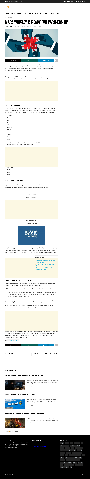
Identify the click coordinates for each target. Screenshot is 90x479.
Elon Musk (79, 450)
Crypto (13, 13)
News (7, 13)
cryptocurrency (79, 448)
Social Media (63, 462)
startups (80, 462)
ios (83, 455)
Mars (17, 340)
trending (62, 467)
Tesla (72, 465)
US (71, 467)
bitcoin (62, 448)
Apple (67, 445)
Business (10, 17)
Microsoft (62, 460)
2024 (72, 443)
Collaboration (11, 340)
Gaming (31, 13)
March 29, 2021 (17, 26)
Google (62, 455)
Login (84, 1)
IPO (66, 457)
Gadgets (19, 13)
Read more (30, 386)
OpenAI (72, 460)
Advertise (20, 1)
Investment (78, 455)
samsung (78, 460)
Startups (45, 13)
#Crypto (62, 443)
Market (70, 457)
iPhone (62, 457)
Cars (36, 13)
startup (74, 462)
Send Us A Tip (7, 1)
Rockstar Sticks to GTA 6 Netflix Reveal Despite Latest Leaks (45, 268)
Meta (80, 457)
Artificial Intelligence (75, 445)
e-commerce (63, 450)
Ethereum (62, 452)
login (9, 431)
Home (6, 17)
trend (81, 465)
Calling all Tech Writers (14, 1)
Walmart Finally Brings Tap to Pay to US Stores (45, 264)
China (72, 448)
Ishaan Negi (8, 378)
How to (59, 13)
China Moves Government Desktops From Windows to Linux (45, 261)
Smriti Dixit (9, 26)
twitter (67, 467)
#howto (67, 443)
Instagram (72, 455)
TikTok (76, 465)
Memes (25, 13)
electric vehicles (71, 450)
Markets (53, 13)
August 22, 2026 (15, 378)
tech (61, 465)
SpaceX (70, 462)
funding (74, 452)
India (66, 455)
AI (40, 13)
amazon (62, 445)
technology (66, 465)
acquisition (76, 443)
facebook (69, 452)
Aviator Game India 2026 (39, 447)
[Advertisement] (31, 91)
